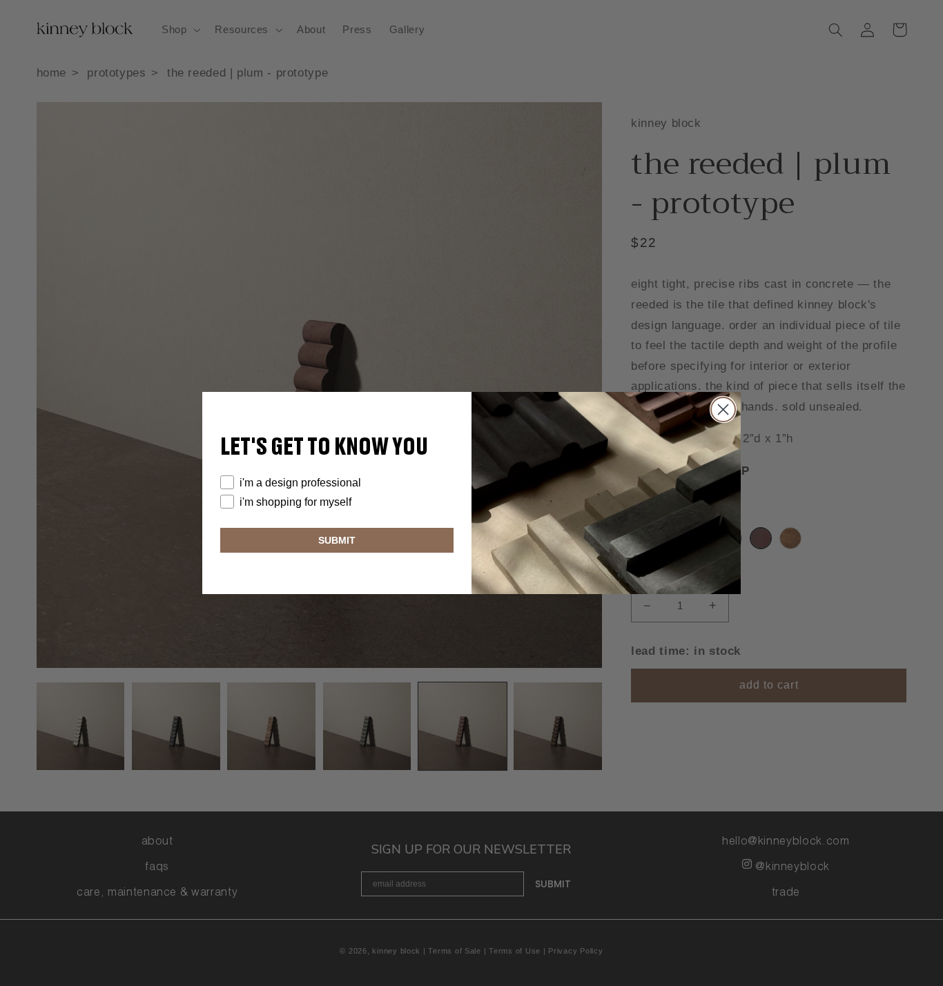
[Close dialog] (723, 409)
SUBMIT (337, 540)
